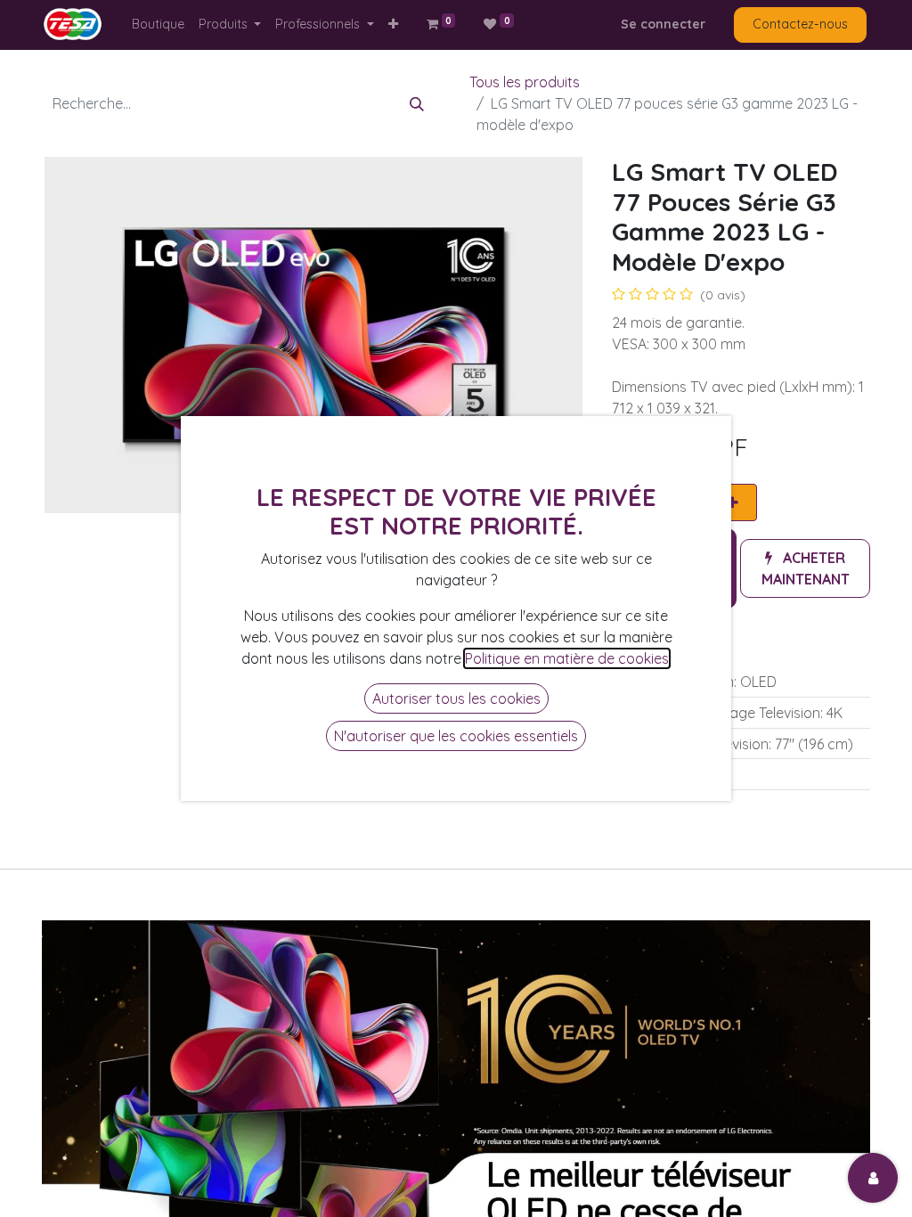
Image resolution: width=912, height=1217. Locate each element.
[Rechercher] (417, 103)
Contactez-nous (800, 24)
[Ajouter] (732, 502)
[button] (393, 24)
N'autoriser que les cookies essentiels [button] (456, 736)
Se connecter (663, 24)
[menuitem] (158, 24)
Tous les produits (524, 82)
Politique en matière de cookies (567, 658)
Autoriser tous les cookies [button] (456, 698)
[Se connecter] (873, 1178)
